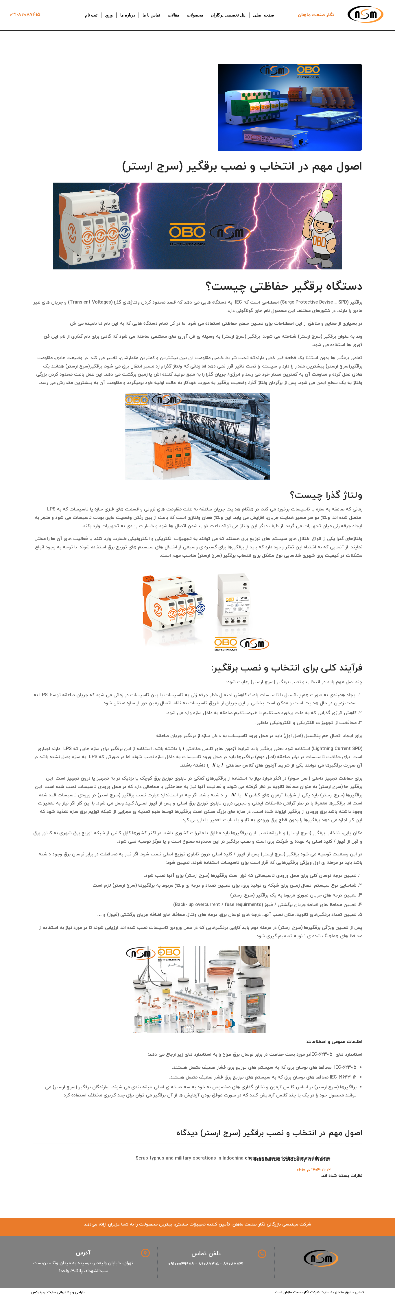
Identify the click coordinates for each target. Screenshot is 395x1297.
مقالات (173, 15)
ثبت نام (91, 15)
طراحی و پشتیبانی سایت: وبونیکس (57, 1292)
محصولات (195, 15)
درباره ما (127, 15)
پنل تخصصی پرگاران (228, 15)
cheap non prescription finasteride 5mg (288, 1158)
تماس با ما (151, 15)
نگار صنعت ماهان (316, 15)
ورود (109, 15)
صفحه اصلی (263, 15)
